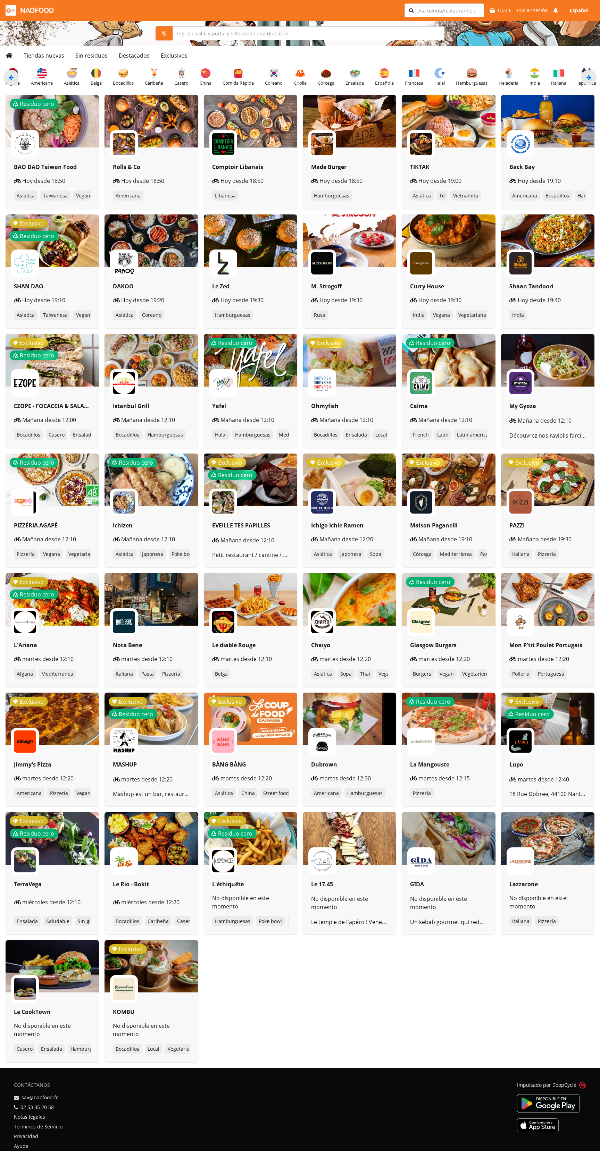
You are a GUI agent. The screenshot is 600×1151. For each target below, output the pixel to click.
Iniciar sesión (532, 10)
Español (579, 10)
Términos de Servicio (38, 1126)
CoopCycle (564, 1085)
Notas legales (29, 1117)
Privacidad (26, 1136)
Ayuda (21, 1146)
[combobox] (448, 10)
